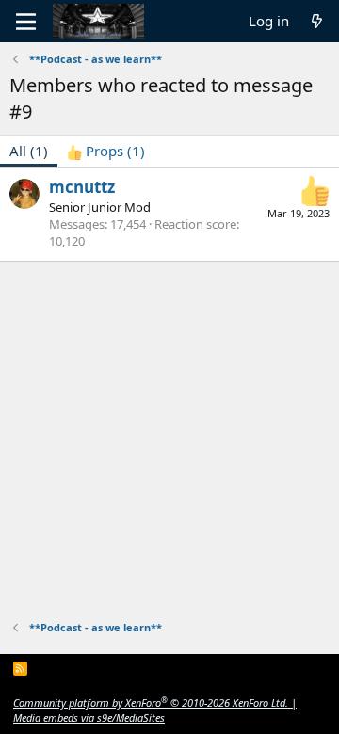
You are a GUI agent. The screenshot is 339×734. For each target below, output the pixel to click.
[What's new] (317, 21)
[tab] (105, 151)
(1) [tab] (28, 150)
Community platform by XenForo (150, 702)
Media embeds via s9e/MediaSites (89, 717)
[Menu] (26, 21)
